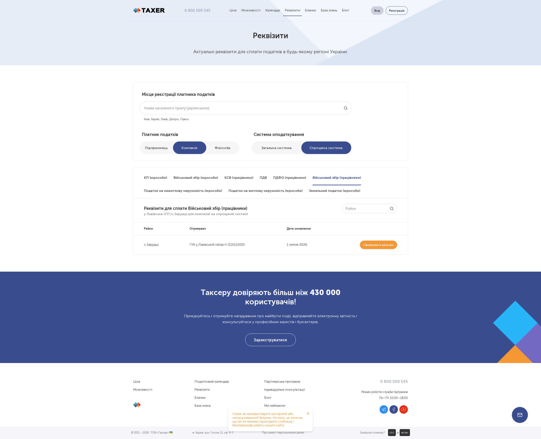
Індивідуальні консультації (284, 390)
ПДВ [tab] (263, 178)
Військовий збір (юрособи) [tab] (196, 178)
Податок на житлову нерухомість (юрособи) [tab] (265, 191)
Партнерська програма (282, 381)
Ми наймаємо (275, 406)
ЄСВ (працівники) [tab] (238, 178)
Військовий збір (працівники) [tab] (337, 178)
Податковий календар (211, 381)
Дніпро (174, 119)
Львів (164, 119)
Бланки (310, 10)
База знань (329, 10)
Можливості (251, 10)
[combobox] (245, 108)
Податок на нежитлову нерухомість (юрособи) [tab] (183, 191)
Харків (155, 119)
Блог (345, 10)
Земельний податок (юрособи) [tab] (334, 191)
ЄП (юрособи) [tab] (155, 178)
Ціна (233, 10)
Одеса (184, 119)
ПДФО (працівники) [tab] (289, 178)
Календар (272, 10)
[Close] (308, 413)
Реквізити (292, 10)
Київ (146, 119)
